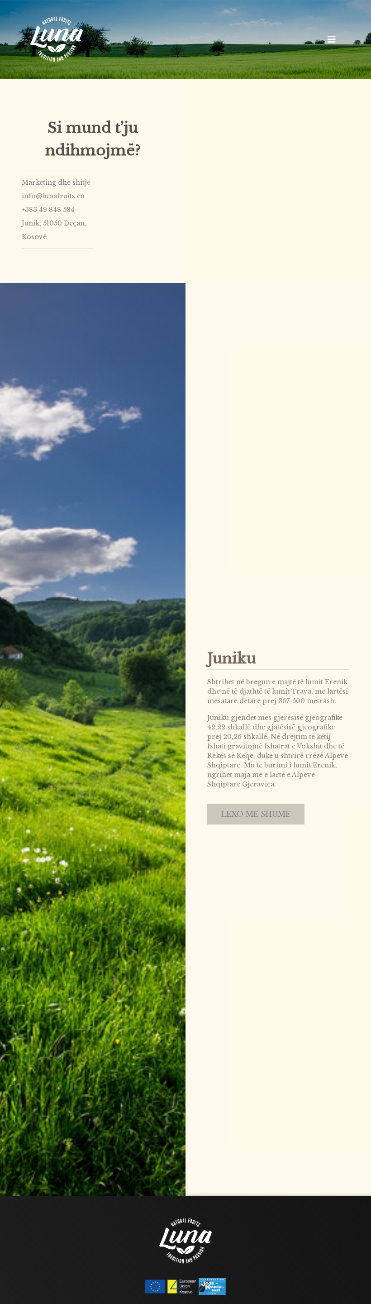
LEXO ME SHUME (255, 814)
